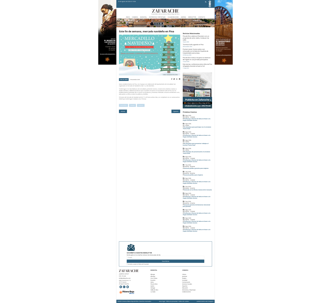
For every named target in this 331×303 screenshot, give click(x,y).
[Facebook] (171, 79)
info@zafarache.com (125, 278)
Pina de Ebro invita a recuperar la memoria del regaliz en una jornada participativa (196, 58)
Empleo (184, 278)
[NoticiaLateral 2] (197, 90)
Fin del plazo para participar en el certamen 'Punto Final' (197, 127)
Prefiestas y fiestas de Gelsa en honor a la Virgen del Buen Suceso (196, 119)
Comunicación (186, 282)
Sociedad (184, 280)
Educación (185, 288)
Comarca (135, 17)
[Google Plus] (177, 79)
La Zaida (153, 292)
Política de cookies (183, 301)
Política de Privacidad (143, 264)
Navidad (132, 105)
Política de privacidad (172, 301)
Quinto (152, 286)
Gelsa (152, 282)
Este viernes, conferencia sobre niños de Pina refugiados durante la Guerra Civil (197, 65)
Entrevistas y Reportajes (157, 17)
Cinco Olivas (154, 278)
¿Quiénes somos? (124, 274)
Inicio (128, 17)
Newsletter (192, 17)
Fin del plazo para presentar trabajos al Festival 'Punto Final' (195, 144)
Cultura (184, 274)
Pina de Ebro (124, 79)
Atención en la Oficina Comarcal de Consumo (198, 190)
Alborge (153, 274)
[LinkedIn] (179, 79)
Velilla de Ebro (154, 290)
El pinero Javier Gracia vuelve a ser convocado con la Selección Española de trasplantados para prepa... (195, 51)
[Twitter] (174, 79)
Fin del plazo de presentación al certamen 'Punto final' (196, 152)
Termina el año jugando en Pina (193, 45)
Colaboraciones (173, 17)
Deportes (184, 286)
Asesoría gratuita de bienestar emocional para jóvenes (196, 205)
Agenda (183, 17)
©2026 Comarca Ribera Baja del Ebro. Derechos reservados (134, 301)
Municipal (143, 17)
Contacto (201, 17)
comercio (140, 105)
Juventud (184, 276)
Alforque (153, 276)
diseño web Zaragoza (207, 301)
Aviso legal (162, 301)
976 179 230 (122, 276)
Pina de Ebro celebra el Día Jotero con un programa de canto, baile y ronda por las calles (196, 38)
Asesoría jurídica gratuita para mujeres (196, 168)
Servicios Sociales (187, 284)
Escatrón (153, 280)
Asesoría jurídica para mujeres (193, 175)
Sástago (153, 288)
